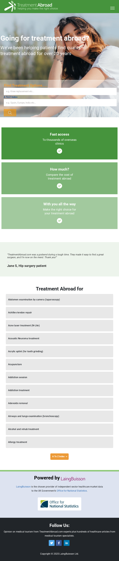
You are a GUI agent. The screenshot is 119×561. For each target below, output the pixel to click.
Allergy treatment (17, 442)
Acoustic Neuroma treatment (23, 338)
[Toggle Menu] (112, 8)
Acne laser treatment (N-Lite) (24, 325)
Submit (10, 112)
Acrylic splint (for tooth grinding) (25, 351)
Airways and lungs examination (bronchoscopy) (33, 416)
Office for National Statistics (72, 490)
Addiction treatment (19, 390)
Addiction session (17, 377)
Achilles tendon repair (20, 312)
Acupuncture (15, 364)
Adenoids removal (18, 403)
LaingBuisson (23, 486)
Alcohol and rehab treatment (23, 429)
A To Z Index (10, 97)
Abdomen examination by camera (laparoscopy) (34, 299)
